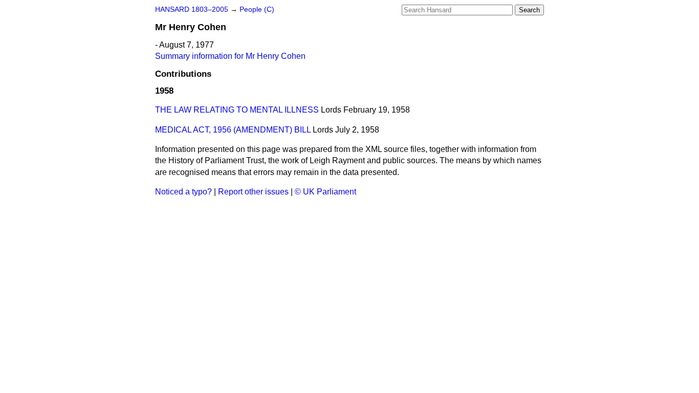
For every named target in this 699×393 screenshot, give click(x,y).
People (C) (256, 9)
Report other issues (253, 191)
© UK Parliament (325, 191)
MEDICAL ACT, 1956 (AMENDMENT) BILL (233, 129)
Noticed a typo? (183, 191)
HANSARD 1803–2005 (191, 9)
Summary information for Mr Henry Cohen (230, 56)
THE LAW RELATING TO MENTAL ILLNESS (237, 109)
